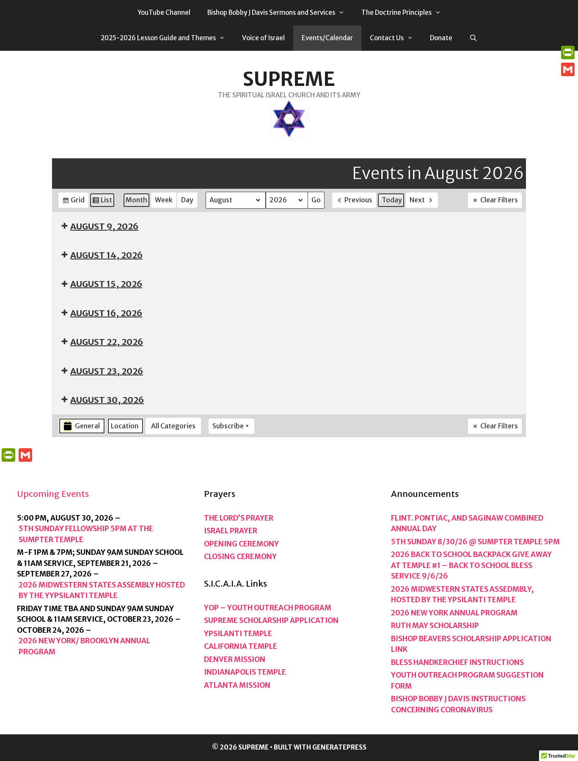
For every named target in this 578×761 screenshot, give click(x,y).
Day (187, 200)
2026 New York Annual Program (454, 613)
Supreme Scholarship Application (271, 620)
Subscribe (228, 426)
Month (136, 200)
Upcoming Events (53, 493)
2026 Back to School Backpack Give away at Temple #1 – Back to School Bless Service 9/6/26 (471, 565)
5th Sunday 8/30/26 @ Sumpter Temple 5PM (475, 541)
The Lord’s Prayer (238, 518)
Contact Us (387, 38)
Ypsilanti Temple (238, 633)
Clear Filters (499, 200)
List (102, 202)
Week (164, 200)
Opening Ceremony (241, 544)
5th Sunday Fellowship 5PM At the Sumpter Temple (86, 534)
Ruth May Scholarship (435, 625)
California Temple (240, 646)
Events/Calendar (327, 38)
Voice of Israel (263, 38)
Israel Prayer (230, 530)
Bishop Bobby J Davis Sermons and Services (271, 12)
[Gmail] (567, 69)
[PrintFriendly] (567, 52)
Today (392, 200)
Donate (441, 38)
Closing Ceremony (240, 556)
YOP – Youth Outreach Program (267, 607)
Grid (73, 202)
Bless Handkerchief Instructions (457, 662)
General (87, 426)
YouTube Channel (164, 12)
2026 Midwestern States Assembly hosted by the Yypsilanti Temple (102, 590)
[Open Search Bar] (473, 38)
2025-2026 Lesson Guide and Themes (158, 38)
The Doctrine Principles (396, 12)
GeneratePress (339, 747)
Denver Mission (234, 659)
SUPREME (289, 79)
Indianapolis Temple (245, 672)
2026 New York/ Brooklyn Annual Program (84, 646)
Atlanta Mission (237, 685)
